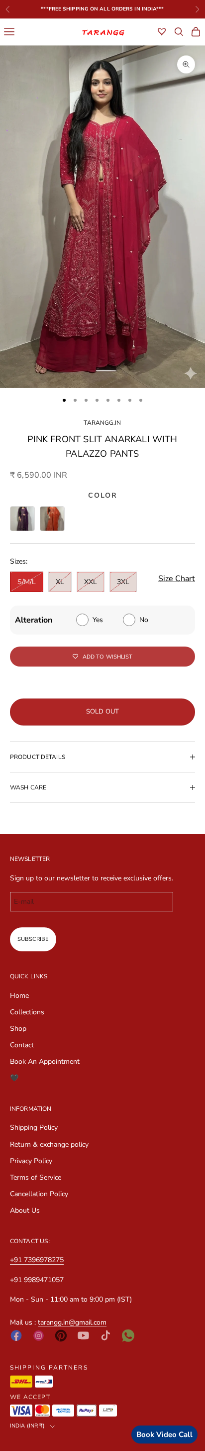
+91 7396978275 (37, 1260)
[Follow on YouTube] (83, 1335)
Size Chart (176, 578)
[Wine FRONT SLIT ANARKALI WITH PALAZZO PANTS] (22, 518)
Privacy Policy (31, 1161)
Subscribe (33, 939)
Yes (98, 620)
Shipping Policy (34, 1127)
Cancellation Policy (39, 1194)
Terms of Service (35, 1177)
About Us (25, 1210)
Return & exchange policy (49, 1144)
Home (19, 995)
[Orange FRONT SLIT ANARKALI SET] (52, 518)
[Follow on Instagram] (38, 1335)
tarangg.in (102, 423)
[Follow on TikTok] (106, 1335)
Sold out (102, 711)
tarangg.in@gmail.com (72, 1322)
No (143, 620)
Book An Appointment (45, 1061)
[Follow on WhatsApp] (128, 1335)
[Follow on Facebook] (16, 1335)
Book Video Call (164, 1435)
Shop (18, 1028)
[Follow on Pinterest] (61, 1335)
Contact (22, 1045)
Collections (27, 1012)
